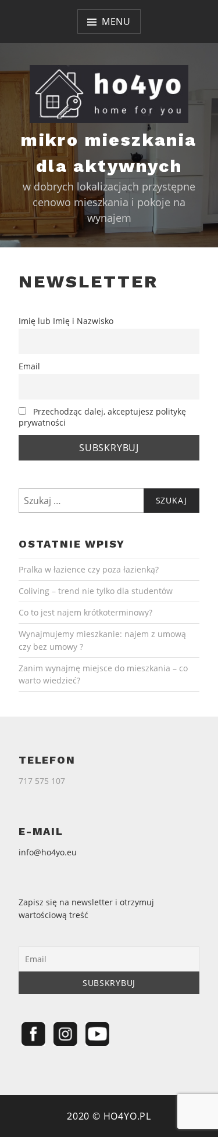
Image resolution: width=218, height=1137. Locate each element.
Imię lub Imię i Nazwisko (66, 320)
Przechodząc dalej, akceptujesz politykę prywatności (102, 417)
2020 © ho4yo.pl (109, 1116)
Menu (116, 21)
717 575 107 (42, 780)
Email (29, 366)
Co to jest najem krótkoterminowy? (85, 612)
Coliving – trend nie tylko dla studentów (96, 590)
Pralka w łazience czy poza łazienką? (89, 569)
